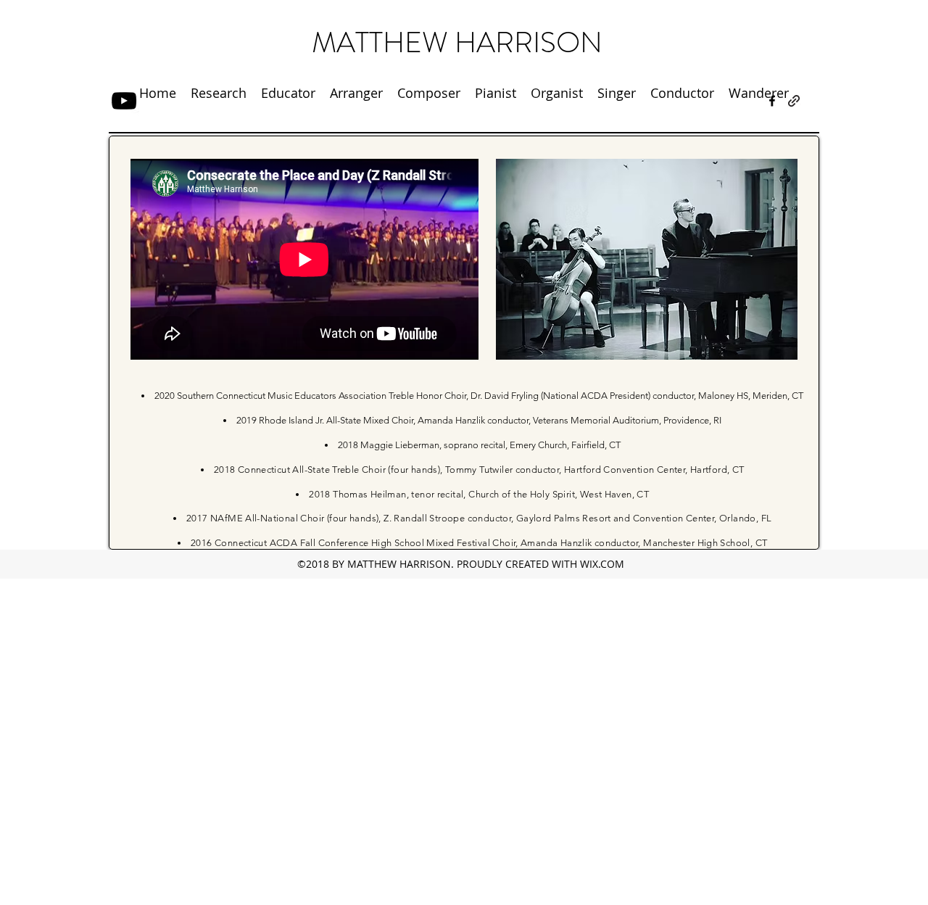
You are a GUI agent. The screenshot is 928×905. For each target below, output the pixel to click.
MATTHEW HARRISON (457, 42)
